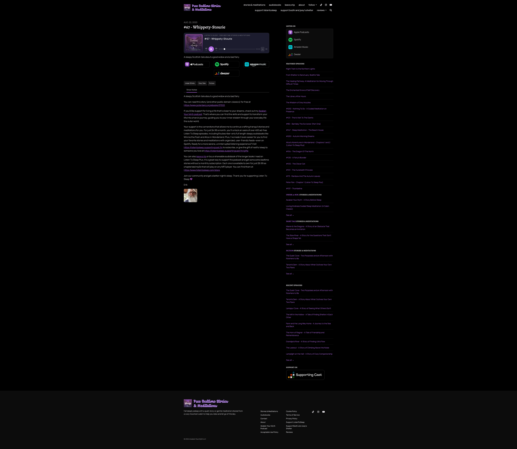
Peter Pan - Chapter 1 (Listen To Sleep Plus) (304, 182)
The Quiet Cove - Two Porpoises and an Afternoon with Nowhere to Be (309, 257)
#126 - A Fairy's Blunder (296, 157)
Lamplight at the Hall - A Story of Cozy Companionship (309, 354)
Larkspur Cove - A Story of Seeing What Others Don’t (308, 308)
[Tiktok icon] (313, 412)
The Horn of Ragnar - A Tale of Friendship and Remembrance (305, 334)
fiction (289, 250)
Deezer (297, 54)
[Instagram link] (326, 5)
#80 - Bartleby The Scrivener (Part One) (303, 124)
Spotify (297, 39)
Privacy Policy (291, 418)
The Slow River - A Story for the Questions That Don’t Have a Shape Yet (308, 236)
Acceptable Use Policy (269, 432)
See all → (290, 215)
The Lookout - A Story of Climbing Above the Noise (307, 347)
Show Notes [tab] (191, 89)
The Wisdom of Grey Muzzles (298, 102)
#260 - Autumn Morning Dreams (300, 136)
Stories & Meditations (254, 4)
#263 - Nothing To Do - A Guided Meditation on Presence (306, 110)
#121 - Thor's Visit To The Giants (299, 117)
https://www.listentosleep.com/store (202, 170)
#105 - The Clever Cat (295, 163)
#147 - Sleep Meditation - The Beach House (305, 130)
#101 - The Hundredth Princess (299, 170)
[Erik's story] (190, 195)
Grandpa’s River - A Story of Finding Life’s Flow (305, 341)
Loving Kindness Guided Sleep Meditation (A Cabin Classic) (307, 207)
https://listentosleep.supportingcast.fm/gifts (226, 150)
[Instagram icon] (318, 412)
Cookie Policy (291, 411)
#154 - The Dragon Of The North (300, 151)
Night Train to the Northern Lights (300, 68)
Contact (264, 418)
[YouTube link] (330, 5)
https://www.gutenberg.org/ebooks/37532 (204, 105)
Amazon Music (301, 47)
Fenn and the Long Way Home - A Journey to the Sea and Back (308, 325)
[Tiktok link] (321, 5)
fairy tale (291, 221)
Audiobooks (275, 4)
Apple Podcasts (301, 32)
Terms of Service (293, 415)
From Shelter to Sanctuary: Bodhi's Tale (303, 75)
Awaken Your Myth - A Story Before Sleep (303, 200)
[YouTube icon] (323, 412)
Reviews (321, 10)
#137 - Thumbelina (294, 188)
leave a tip (290, 4)
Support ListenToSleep (266, 10)
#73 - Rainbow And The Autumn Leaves (303, 176)
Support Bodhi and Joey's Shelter (297, 10)
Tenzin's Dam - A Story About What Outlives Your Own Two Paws (309, 266)
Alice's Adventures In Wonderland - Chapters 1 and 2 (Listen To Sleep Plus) (308, 143)
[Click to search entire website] (330, 10)
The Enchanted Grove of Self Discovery (302, 90)
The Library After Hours (296, 96)
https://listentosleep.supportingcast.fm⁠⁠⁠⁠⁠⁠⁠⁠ (203, 147)
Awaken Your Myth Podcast (268, 427)
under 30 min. (292, 195)
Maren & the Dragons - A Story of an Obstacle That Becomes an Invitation (307, 227)
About (302, 4)
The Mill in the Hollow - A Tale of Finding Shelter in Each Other (309, 316)
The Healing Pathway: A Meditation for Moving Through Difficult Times (309, 82)
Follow (312, 4)
